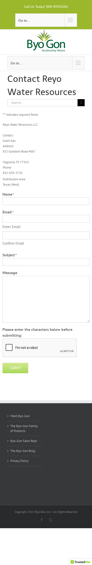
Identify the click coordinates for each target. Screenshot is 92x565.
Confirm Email (13, 243)
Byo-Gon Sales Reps (23, 441)
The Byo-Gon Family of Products (24, 428)
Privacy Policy (19, 461)
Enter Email (11, 226)
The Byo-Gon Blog (22, 451)
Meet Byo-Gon (20, 416)
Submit (15, 368)
